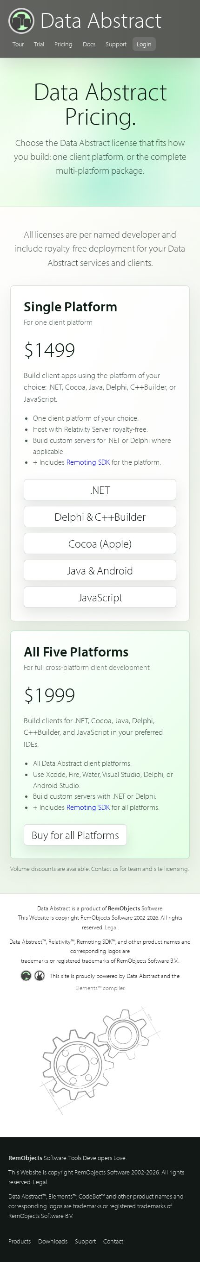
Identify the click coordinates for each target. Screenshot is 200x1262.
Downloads (52, 1241)
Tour (18, 44)
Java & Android (100, 570)
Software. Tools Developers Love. (67, 1158)
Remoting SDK (88, 462)
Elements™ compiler (99, 987)
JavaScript (100, 597)
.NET (100, 490)
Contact (113, 1241)
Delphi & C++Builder (100, 517)
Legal (111, 927)
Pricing (63, 44)
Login (144, 44)
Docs (89, 44)
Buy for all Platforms (75, 835)
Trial (39, 44)
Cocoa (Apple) (100, 543)
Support (116, 44)
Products (19, 1241)
